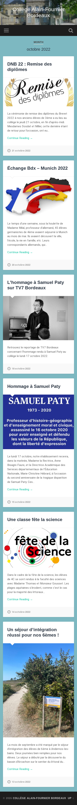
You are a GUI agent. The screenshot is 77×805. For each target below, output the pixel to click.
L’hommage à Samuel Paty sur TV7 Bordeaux (35, 285)
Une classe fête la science (34, 519)
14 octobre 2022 (21, 612)
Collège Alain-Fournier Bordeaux (39, 12)
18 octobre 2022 (21, 368)
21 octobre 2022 (21, 150)
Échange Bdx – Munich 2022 (37, 168)
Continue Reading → (20, 138)
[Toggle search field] (71, 30)
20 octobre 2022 (21, 264)
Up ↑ (71, 798)
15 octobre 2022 (21, 502)
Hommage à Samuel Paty (33, 386)
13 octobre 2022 (21, 781)
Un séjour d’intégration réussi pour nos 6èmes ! (33, 632)
